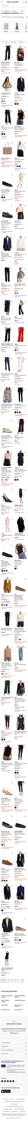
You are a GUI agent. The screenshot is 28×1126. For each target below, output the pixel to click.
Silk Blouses (4, 1005)
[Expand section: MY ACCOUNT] (14, 1046)
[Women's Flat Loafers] (20, 924)
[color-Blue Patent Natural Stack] (17, 940)
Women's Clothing (7, 17)
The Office (13, 11)
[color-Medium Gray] (6, 480)
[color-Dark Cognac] (2, 605)
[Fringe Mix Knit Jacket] (7, 924)
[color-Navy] (15, 104)
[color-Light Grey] (6, 674)
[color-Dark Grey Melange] (17, 412)
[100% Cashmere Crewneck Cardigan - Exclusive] (20, 619)
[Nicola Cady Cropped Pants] (20, 789)
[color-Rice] (4, 910)
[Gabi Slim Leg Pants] (7, 722)
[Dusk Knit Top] (20, 551)
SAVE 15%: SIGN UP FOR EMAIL (14, 1023)
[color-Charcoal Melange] (6, 605)
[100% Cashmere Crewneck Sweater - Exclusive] (7, 458)
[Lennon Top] (20, 211)
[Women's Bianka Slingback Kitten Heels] (7, 789)
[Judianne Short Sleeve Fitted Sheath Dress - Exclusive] (20, 458)
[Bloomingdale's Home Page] (13, 2)
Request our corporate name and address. (15, 1115)
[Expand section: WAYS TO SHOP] (14, 1053)
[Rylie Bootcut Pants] (20, 395)
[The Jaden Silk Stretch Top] (20, 892)
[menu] (2, 2)
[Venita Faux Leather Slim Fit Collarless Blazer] (20, 688)
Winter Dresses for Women (20, 996)
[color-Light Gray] (4, 845)
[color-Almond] (17, 263)
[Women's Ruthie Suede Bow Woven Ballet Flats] (7, 551)
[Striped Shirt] (7, 84)
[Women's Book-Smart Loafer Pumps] (7, 426)
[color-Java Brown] (4, 571)
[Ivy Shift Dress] (20, 496)
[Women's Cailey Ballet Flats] (7, 180)
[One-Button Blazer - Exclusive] (20, 84)
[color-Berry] (2, 739)
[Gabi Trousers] (20, 307)
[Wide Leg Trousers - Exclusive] (7, 274)
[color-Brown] (4, 134)
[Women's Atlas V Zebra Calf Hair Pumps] (20, 585)
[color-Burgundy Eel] (6, 880)
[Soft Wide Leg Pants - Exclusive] (20, 364)
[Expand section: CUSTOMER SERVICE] (14, 1043)
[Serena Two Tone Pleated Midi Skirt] (7, 307)
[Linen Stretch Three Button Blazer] (20, 859)
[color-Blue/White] (17, 293)
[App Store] (6, 1091)
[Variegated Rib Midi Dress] (7, 524)
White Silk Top (5, 1009)
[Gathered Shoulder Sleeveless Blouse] (7, 395)
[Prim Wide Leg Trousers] (7, 53)
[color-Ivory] (15, 263)
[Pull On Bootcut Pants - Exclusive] (7, 117)
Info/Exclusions (14, 1033)
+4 (21, 639)
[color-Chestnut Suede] (2, 880)
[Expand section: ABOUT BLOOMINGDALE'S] (14, 1050)
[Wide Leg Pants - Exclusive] (20, 426)
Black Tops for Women (19, 1005)
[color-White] (15, 166)
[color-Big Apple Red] (20, 639)
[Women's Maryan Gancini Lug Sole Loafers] (7, 211)
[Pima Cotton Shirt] (20, 149)
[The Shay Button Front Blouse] (20, 53)
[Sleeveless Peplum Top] (20, 722)
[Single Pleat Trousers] (20, 335)
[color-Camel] (2, 674)
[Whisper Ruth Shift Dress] (7, 959)
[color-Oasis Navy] (6, 571)
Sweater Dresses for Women (7, 996)
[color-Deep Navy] (15, 772)
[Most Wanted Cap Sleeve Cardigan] (20, 117)
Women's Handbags (18, 17)
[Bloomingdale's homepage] (2, 11)
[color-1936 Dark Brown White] (4, 101)
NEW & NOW (7, 11)
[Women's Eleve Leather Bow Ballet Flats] (20, 822)
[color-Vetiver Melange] (4, 605)
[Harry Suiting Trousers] (7, 335)
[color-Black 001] (2, 845)
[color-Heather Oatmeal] (2, 480)
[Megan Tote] (7, 149)
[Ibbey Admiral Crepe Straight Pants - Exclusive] (20, 752)
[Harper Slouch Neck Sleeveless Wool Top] (7, 752)
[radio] (2, 101)
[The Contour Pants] (7, 619)
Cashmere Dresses (20, 1000)
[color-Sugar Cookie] (4, 944)
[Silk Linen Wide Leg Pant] (20, 653)
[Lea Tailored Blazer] (20, 524)
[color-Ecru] (17, 807)
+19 (8, 479)
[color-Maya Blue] (17, 350)
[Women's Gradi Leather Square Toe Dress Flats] (7, 822)
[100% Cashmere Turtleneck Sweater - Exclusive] (7, 653)
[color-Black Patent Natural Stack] (20, 940)
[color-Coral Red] (15, 350)
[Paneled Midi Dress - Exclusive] (20, 180)
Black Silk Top (18, 1009)
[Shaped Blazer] (7, 892)
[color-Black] (17, 104)
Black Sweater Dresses (5, 1001)
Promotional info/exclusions (13, 1072)
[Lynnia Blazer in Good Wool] (7, 585)
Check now (22, 1072)
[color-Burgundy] (4, 197)
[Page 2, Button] (25, 981)
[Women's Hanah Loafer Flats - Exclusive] (7, 859)
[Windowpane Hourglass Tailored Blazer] (7, 243)
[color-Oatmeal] (17, 639)
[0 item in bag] (26, 2)
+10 (8, 673)
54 (22, 980)
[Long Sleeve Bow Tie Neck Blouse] (20, 243)
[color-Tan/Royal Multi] (2, 101)
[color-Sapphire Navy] (20, 166)
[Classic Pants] (7, 364)
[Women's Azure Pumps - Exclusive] (7, 496)
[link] (7, 68)
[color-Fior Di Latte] (17, 568)
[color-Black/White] (15, 293)
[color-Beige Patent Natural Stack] (15, 940)
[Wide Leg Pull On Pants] (7, 688)
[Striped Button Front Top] (20, 274)
